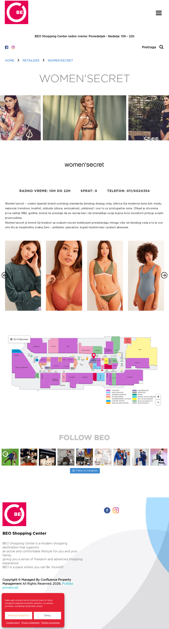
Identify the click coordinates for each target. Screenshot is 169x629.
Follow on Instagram (87, 471)
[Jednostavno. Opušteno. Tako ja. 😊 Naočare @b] (121, 457)
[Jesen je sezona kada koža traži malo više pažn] (84, 457)
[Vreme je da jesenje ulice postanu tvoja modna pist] (65, 457)
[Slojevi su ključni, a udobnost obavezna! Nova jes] (140, 457)
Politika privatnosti (50, 623)
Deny (47, 615)
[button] (82, 119)
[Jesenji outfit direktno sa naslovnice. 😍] (47, 457)
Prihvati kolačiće (18, 615)
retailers (31, 60)
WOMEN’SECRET (60, 60)
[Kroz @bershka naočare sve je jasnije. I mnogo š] (158, 457)
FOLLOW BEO (84, 437)
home (9, 60)
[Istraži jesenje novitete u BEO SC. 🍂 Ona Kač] (103, 457)
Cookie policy (13, 623)
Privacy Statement (30, 623)
